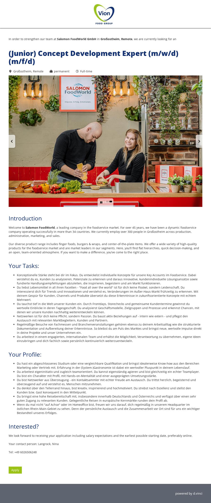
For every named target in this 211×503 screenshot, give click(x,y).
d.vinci (197, 493)
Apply (15, 470)
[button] (12, 141)
